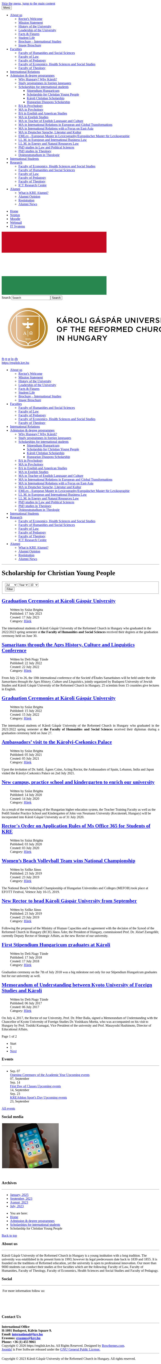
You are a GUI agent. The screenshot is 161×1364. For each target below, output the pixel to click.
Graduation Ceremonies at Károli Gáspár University (59, 601)
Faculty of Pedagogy (32, 60)
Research (16, 162)
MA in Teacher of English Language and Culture (50, 121)
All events (8, 1108)
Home (14, 211)
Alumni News (27, 204)
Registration (26, 200)
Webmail (16, 222)
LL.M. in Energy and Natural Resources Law (48, 143)
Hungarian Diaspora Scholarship (48, 102)
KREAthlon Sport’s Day (27, 1097)
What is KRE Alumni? (33, 193)
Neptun (15, 215)
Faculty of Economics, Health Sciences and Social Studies (56, 64)
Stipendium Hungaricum (43, 90)
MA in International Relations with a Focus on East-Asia (55, 128)
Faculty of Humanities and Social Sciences (46, 53)
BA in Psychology (30, 106)
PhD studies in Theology (34, 151)
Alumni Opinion (29, 196)
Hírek (27, 621)
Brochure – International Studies (39, 41)
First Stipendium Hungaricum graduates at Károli (56, 944)
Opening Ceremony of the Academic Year (38, 1075)
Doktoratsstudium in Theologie (39, 155)
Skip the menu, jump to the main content (28, 3)
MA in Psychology (30, 109)
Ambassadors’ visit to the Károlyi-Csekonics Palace (57, 742)
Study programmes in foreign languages (44, 83)
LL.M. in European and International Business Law (52, 140)
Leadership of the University (37, 30)
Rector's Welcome (30, 19)
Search (6, 297)
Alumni (15, 189)
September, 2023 (21, 1198)
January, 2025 (19, 1195)
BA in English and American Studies (42, 113)
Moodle (15, 219)
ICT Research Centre (32, 185)
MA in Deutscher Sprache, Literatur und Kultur (49, 132)
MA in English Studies (33, 117)
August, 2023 (19, 1202)
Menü (6, 7)
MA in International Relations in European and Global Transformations (65, 124)
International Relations (25, 72)
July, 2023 (17, 1206)
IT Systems (17, 226)
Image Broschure (29, 45)
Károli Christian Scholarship (45, 98)
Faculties (16, 49)
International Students (24, 158)
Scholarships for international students (43, 87)
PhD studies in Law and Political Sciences (46, 147)
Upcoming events (78, 1075)
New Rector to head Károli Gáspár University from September (69, 901)
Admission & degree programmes (32, 75)
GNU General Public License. (80, 1349)
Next (13, 1051)
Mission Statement (30, 22)
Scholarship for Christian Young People (53, 94)
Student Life (26, 37)
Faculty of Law (28, 56)
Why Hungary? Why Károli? (37, 79)
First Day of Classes (24, 1086)
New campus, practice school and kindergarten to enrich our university (78, 782)
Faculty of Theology (31, 68)
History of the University (34, 26)
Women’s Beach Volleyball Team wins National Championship (68, 860)
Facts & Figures (28, 34)
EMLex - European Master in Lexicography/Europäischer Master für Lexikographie (74, 136)
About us (16, 15)
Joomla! (7, 1349)
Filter (10, 589)
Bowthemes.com (113, 1345)
